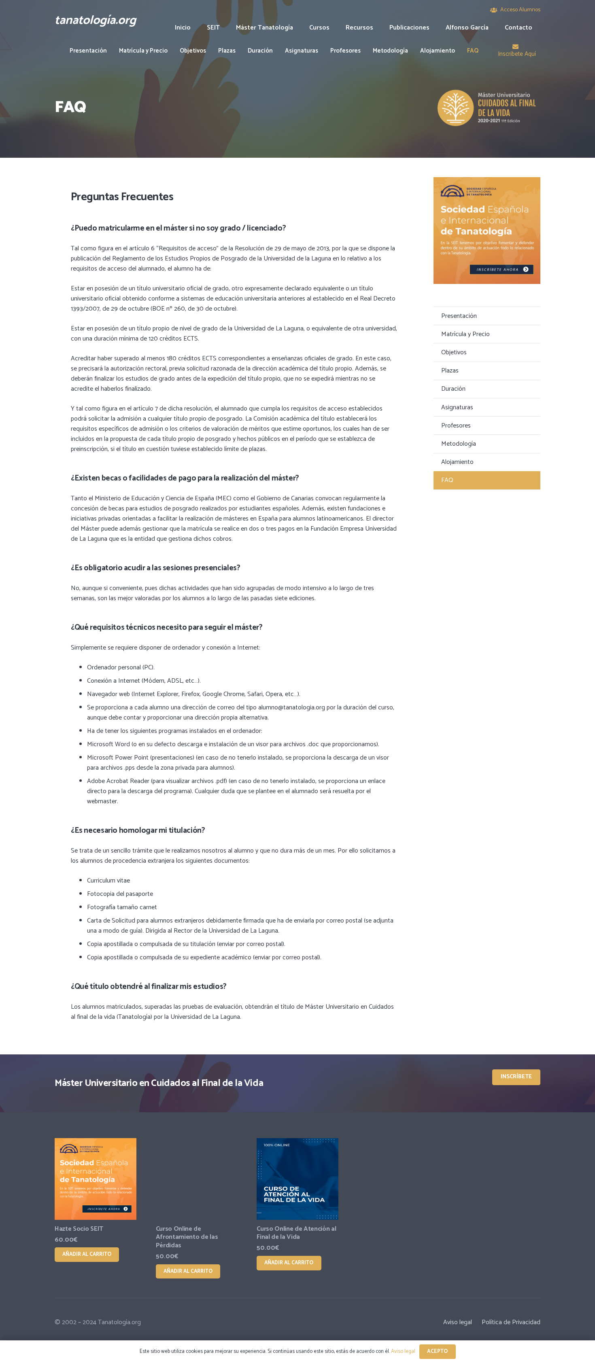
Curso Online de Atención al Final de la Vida (296, 1233)
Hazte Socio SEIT (79, 1228)
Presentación (459, 316)
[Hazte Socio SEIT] (95, 1179)
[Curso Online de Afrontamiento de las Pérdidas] (197, 1179)
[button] (335, 28)
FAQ (447, 480)
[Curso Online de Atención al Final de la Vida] (297, 1179)
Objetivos (454, 352)
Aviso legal (457, 1322)
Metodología (458, 443)
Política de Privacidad (511, 1322)
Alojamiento (457, 462)
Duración (453, 388)
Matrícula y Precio (465, 334)
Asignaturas (457, 407)
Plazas (450, 370)
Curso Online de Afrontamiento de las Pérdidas (187, 1237)
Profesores (456, 425)
